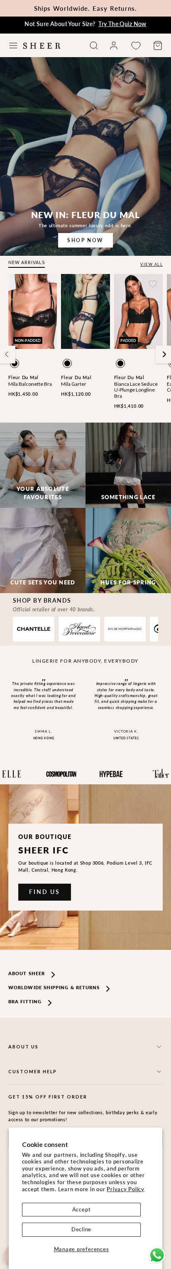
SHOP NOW (85, 240)
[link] (114, 45)
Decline (81, 1229)
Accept (81, 1209)
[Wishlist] (136, 45)
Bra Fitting (25, 1001)
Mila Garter (73, 384)
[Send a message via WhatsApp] (157, 1255)
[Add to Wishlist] (47, 284)
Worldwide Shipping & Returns (54, 987)
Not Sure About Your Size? (85, 23)
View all (151, 264)
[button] (13, 45)
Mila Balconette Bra (30, 384)
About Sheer (26, 973)
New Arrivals (26, 262)
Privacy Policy (125, 1189)
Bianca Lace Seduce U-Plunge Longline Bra (136, 390)
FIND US (44, 891)
